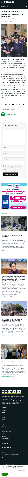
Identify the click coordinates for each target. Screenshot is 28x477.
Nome (4, 147)
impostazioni (21, 470)
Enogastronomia (5, 438)
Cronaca (11, 21)
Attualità (4, 426)
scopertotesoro (5, 109)
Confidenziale (5, 443)
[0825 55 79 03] (2, 458)
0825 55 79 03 (7, 458)
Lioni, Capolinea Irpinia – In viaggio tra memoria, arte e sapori (14, 362)
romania (12, 109)
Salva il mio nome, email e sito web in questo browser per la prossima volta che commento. (12, 167)
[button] (2, 104)
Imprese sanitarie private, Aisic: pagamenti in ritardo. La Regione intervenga (12, 235)
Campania (4, 410)
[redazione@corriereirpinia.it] (2, 455)
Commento (6, 129)
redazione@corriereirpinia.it (11, 454)
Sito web (5, 160)
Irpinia (3, 419)
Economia (4, 415)
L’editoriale (4, 434)
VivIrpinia (4, 436)
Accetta (4, 474)
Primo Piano (4, 21)
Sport (3, 424)
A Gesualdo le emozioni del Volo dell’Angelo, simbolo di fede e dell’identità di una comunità (12, 320)
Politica (3, 412)
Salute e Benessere (6, 441)
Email (4, 153)
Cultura (3, 422)
